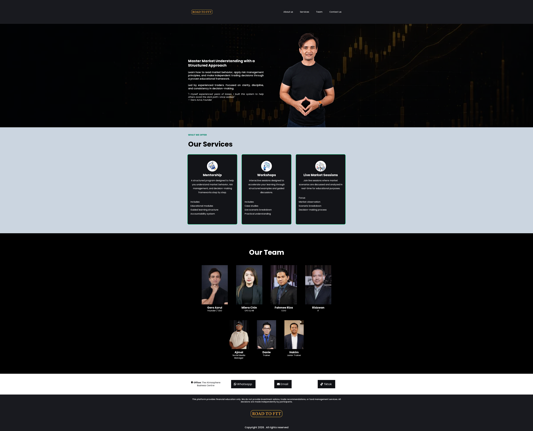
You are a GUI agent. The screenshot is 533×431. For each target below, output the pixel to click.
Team (319, 11)
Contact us (335, 11)
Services (304, 11)
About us (288, 11)
